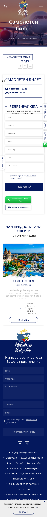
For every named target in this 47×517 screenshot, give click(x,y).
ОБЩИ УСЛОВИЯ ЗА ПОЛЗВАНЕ (24, 484)
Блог (9, 463)
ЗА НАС (19, 463)
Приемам (23, 512)
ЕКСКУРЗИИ (11, 457)
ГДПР (28, 489)
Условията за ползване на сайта (22, 177)
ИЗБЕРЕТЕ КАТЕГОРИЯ (24, 478)
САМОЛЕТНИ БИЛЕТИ (17, 494)
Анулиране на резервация (24, 452)
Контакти (14, 468)
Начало (12, 38)
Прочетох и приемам (22, 177)
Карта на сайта (34, 463)
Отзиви (10, 473)
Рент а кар (37, 494)
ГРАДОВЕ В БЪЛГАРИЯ (30, 473)
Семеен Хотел (23, 281)
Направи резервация (18, 57)
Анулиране (2, 163)
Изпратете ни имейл (20, 207)
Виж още (23, 319)
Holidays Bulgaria (31, 468)
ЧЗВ (19, 489)
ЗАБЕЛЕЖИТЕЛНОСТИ (32, 457)
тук (35, 507)
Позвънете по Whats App (20, 200)
